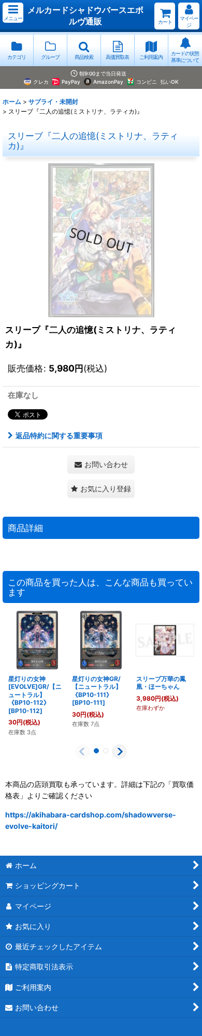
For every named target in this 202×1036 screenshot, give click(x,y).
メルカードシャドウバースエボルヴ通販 (85, 15)
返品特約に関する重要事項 (59, 435)
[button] (13, 13)
